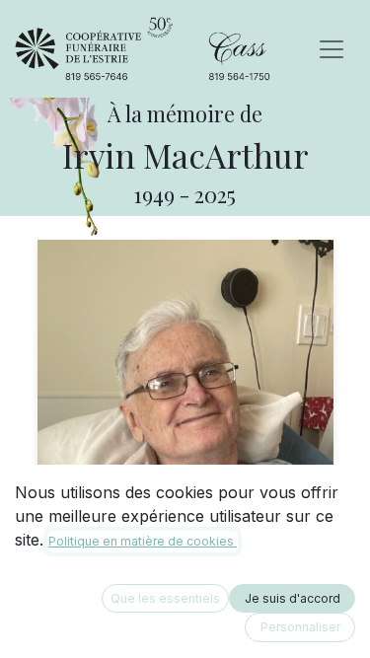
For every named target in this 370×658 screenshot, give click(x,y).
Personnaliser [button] (300, 627)
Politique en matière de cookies (142, 541)
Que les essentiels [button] (165, 598)
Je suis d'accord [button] (292, 598)
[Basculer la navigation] (331, 49)
